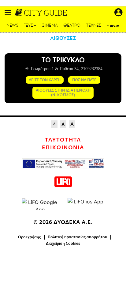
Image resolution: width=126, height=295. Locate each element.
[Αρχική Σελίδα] (19, 13)
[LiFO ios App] (86, 204)
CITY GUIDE (45, 13)
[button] (8, 12)
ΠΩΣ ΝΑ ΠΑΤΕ (84, 80)
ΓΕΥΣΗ (30, 25)
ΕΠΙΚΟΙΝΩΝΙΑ (63, 148)
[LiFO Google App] (40, 204)
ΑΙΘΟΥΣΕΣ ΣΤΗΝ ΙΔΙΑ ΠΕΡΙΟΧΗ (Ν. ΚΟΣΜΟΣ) (63, 92)
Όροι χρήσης (29, 237)
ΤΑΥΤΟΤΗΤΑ (63, 140)
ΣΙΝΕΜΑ (50, 25)
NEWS (12, 25)
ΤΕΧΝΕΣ (93, 25)
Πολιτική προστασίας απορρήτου (77, 237)
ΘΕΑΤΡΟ (71, 25)
